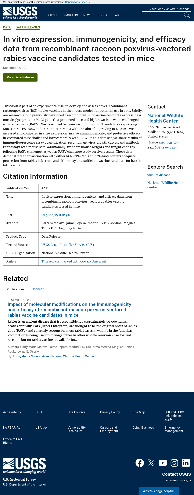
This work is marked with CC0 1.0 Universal (73, 261)
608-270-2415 (166, 147)
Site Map (138, 412)
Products (71, 15)
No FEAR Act (12, 427)
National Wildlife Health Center (72, 356)
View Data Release (20, 77)
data (7, 27)
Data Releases (28, 27)
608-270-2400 (170, 143)
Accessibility (12, 412)
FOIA (39, 412)
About (119, 15)
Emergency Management (174, 429)
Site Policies (76, 412)
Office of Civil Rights (12, 441)
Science (52, 15)
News (87, 15)
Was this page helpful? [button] (159, 491)
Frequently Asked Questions (169, 9)
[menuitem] (52, 12)
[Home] (20, 18)
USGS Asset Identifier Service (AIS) (67, 245)
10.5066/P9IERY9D (55, 215)
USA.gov (41, 427)
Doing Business (143, 427)
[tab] (15, 289)
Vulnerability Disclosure (77, 429)
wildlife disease (158, 175)
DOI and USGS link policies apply (175, 416)
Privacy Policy (110, 412)
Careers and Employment (109, 429)
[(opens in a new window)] (140, 462)
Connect (103, 15)
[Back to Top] (180, 481)
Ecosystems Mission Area (31, 356)
